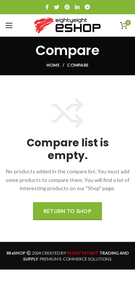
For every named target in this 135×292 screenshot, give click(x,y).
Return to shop (68, 211)
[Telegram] (87, 7)
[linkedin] (77, 7)
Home (53, 65)
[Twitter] (56, 7)
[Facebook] (47, 7)
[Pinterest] (67, 7)
